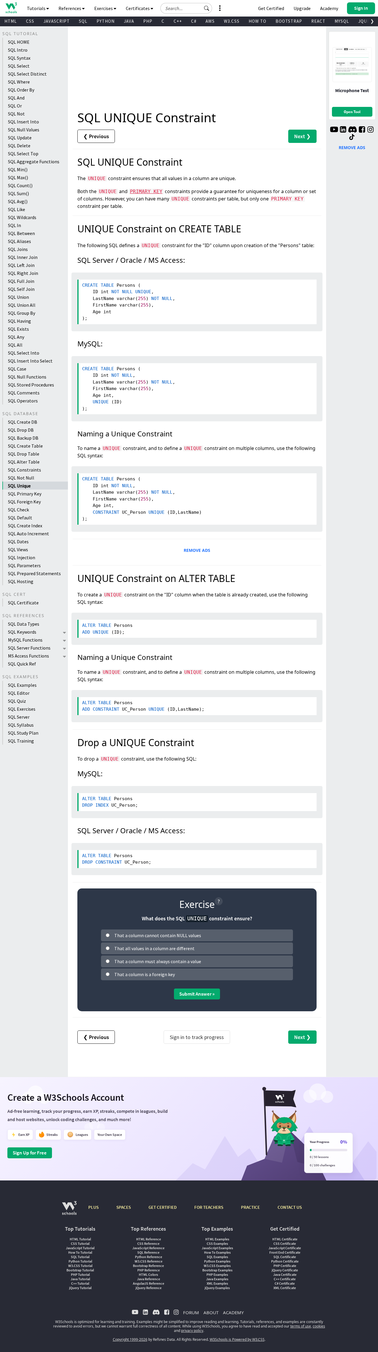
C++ (178, 21)
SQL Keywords (22, 632)
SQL (83, 21)
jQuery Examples (217, 1288)
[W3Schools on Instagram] (370, 130)
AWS (210, 21)
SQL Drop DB (21, 430)
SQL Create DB (22, 422)
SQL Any (16, 337)
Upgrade (302, 8)
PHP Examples (217, 1274)
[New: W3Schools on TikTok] (352, 137)
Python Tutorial (80, 1261)
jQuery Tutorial (80, 1288)
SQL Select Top (23, 153)
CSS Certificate (284, 1243)
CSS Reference (148, 1243)
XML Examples (217, 1283)
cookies (319, 1326)
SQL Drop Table (23, 454)
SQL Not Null (21, 478)
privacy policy (192, 1330)
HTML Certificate (284, 1239)
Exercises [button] (104, 8)
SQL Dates (18, 541)
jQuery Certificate (285, 1270)
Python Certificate (285, 1261)
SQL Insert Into (23, 122)
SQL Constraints (24, 470)
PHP (147, 21)
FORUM (191, 1312)
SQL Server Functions (29, 648)
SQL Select (19, 66)
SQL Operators (23, 401)
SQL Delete (19, 146)
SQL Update (20, 138)
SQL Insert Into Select (30, 361)
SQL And (16, 98)
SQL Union (18, 297)
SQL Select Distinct (27, 74)
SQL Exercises (21, 709)
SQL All (15, 345)
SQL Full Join (21, 281)
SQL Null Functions (27, 377)
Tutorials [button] (36, 8)
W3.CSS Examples (217, 1265)
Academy (329, 8)
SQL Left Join (21, 265)
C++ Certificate (285, 1279)
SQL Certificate (23, 603)
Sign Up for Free (30, 1152)
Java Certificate (284, 1274)
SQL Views (18, 549)
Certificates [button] (138, 8)
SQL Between (21, 233)
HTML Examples (217, 1239)
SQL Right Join (23, 273)
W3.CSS (231, 21)
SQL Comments (24, 393)
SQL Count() (20, 185)
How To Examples (217, 1252)
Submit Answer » (197, 994)
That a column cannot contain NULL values (157, 935)
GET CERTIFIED (163, 1207)
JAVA (129, 21)
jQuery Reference (149, 1288)
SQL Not (16, 114)
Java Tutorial (80, 1279)
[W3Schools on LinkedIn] (343, 130)
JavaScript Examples (217, 1248)
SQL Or (15, 106)
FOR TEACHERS (208, 1207)
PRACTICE (250, 1207)
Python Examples (217, 1261)
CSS (30, 21)
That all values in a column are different (154, 948)
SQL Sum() (18, 193)
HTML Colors (148, 1274)
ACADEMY (233, 1312)
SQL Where (19, 82)
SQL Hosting (20, 581)
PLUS (93, 1207)
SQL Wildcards (22, 217)
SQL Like (16, 209)
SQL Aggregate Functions (33, 161)
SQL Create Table (25, 446)
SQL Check (18, 510)
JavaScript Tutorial (80, 1248)
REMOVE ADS (197, 550)
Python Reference (148, 1257)
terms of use (300, 1326)
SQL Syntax (19, 58)
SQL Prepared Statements (34, 573)
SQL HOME (19, 42)
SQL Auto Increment (28, 533)
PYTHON (106, 21)
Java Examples (217, 1279)
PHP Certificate (284, 1265)
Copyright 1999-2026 (130, 1339)
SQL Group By (21, 313)
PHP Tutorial (80, 1274)
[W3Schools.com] (69, 1211)
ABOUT (211, 1312)
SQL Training (21, 741)
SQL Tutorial (80, 1257)
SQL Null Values (23, 130)
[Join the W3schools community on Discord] (352, 130)
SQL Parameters (24, 565)
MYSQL (342, 21)
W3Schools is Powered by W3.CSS (237, 1339)
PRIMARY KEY (146, 191)
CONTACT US (290, 1207)
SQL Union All (21, 305)
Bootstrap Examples (217, 1270)
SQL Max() (18, 177)
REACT (318, 21)
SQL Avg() (17, 201)
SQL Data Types (23, 624)
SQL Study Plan (23, 733)
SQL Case (17, 369)
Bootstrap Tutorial (80, 1270)
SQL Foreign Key (24, 502)
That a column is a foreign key (144, 974)
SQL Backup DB (23, 438)
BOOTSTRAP (289, 21)
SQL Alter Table (24, 462)
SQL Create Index (25, 526)
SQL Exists (18, 329)
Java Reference (148, 1279)
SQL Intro (17, 50)
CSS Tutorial (80, 1243)
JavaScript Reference (148, 1248)
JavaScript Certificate (284, 1248)
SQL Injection (21, 557)
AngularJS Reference (148, 1283)
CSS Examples (217, 1243)
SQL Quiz (17, 701)
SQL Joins (18, 249)
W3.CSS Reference (148, 1261)
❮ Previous (96, 136)
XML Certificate (284, 1288)
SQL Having (19, 321)
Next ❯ (302, 136)
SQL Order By (21, 90)
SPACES (123, 1207)
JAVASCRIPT (56, 21)
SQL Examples (22, 685)
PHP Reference (148, 1270)
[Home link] (11, 8)
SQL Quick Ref (22, 664)
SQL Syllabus (21, 725)
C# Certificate (285, 1283)
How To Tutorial (80, 1252)
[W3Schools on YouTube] (334, 130)
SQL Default (20, 518)
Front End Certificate (284, 1252)
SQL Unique (19, 486)
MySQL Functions (25, 640)
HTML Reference (148, 1239)
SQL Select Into (23, 353)
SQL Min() (17, 169)
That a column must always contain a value (157, 961)
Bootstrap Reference (148, 1265)
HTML (10, 21)
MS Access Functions (28, 656)
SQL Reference (148, 1252)
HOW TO (257, 21)
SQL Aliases (19, 241)
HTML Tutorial (80, 1239)
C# (193, 21)
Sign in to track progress (197, 1037)
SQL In (14, 225)
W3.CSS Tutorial (80, 1265)
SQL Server (19, 717)
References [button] (70, 8)
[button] (207, 8)
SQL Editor (19, 693)
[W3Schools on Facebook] (362, 130)
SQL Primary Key (24, 494)
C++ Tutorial (80, 1283)
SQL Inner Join (23, 257)
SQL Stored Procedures (31, 385)
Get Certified (271, 8)
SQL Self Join (21, 289)
